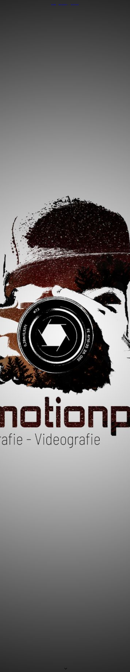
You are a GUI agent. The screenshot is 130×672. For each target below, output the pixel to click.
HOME (53, 5)
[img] (65, 336)
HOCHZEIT (63, 5)
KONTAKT (75, 5)
